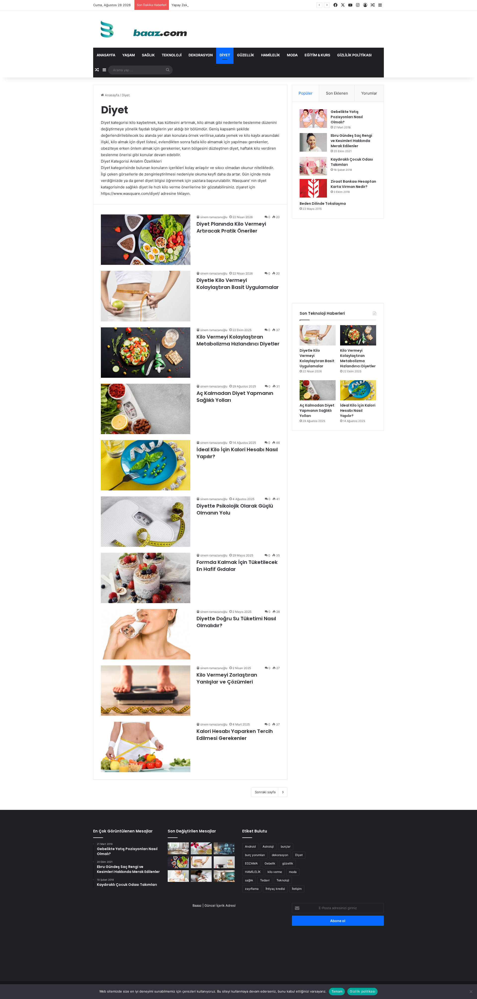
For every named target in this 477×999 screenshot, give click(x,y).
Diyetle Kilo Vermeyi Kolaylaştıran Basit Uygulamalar (238, 284)
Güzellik (245, 55)
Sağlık (148, 55)
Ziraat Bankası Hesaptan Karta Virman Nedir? (353, 184)
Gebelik (270, 863)
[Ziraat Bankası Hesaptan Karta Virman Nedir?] (313, 188)
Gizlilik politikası (354, 55)
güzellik (287, 863)
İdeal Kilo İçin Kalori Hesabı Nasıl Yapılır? (357, 410)
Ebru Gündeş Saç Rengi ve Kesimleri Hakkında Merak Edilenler (351, 140)
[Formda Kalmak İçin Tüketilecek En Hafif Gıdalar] (145, 578)
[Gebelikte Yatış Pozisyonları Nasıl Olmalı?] (313, 118)
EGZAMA (251, 863)
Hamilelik (270, 55)
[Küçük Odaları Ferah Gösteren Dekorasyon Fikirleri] (178, 848)
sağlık (249, 880)
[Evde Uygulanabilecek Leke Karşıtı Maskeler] (201, 848)
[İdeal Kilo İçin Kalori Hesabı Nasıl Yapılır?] (145, 465)
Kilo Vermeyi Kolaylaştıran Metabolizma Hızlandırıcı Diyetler (238, 340)
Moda (292, 55)
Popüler (306, 93)
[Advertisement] (338, 261)
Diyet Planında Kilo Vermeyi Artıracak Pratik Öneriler (231, 227)
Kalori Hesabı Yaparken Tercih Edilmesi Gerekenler (235, 735)
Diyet (225, 55)
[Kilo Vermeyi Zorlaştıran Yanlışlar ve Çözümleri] (145, 690)
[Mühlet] (141, 29)
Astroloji (268, 846)
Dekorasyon (201, 55)
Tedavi (265, 880)
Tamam (336, 991)
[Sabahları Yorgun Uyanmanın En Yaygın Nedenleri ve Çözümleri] (201, 876)
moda (293, 872)
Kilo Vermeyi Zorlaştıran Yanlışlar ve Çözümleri (227, 678)
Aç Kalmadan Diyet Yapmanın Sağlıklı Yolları (317, 410)
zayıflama (252, 889)
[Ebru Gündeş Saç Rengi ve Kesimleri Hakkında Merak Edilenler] (313, 142)
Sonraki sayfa (265, 792)
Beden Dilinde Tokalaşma (323, 203)
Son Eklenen (337, 93)
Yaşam (128, 55)
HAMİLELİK (253, 872)
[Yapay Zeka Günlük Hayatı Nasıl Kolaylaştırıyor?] (224, 848)
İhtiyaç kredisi (275, 889)
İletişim (297, 889)
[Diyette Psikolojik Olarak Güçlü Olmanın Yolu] (145, 521)
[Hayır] (470, 991)
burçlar (285, 846)
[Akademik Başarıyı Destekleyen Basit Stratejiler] (224, 862)
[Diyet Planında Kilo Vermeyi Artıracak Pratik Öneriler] (145, 239)
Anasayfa (106, 55)
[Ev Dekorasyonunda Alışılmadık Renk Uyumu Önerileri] (224, 876)
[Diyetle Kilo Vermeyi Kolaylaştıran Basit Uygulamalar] (145, 296)
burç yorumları (255, 855)
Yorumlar (369, 93)
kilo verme (275, 872)
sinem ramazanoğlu (213, 217)
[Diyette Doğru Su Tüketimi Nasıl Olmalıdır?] (145, 634)
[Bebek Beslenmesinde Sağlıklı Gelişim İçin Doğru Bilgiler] (178, 876)
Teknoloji (172, 55)
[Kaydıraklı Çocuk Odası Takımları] (313, 166)
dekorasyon (280, 855)
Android (250, 846)
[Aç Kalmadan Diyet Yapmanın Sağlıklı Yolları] (145, 409)
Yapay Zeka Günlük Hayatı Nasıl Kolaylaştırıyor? (207, 5)
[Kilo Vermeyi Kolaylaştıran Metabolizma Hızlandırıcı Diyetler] (145, 352)
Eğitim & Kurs (317, 55)
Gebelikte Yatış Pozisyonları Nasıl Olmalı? (347, 117)
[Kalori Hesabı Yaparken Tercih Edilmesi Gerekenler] (145, 747)
